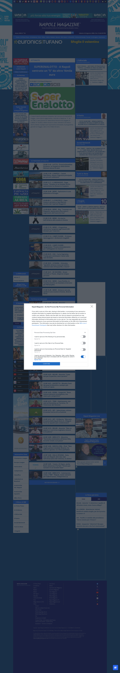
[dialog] (60, 336)
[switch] (83, 336)
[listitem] (60, 332)
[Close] (92, 307)
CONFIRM (46, 364)
